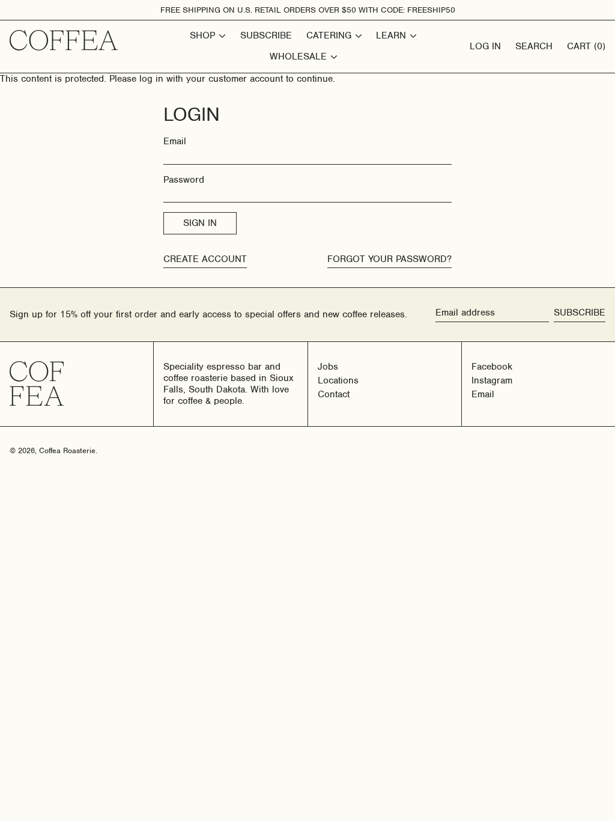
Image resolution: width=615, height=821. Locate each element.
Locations (338, 380)
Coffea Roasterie (67, 450)
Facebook (491, 367)
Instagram (491, 380)
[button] (586, 46)
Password (183, 180)
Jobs (328, 367)
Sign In (200, 223)
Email (174, 141)
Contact (334, 394)
